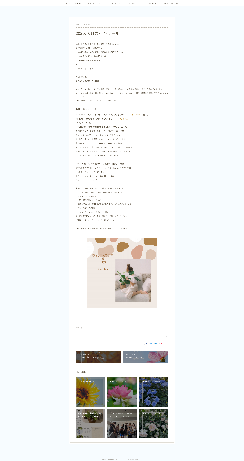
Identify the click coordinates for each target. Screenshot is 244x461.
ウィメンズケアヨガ (93, 3)
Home (68, 3)
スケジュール (135, 114)
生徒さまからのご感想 (171, 3)
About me (78, 3)
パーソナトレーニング (133, 3)
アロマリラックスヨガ (113, 3)
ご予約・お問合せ (152, 3)
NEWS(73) (79, 328)
